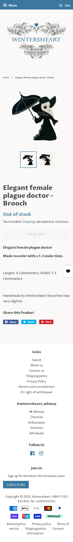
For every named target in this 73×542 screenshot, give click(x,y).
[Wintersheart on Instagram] (41, 454)
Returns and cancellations (37, 387)
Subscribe (15, 485)
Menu (12, 5)
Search (36, 360)
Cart (67, 5)
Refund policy (16, 524)
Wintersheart (41, 497)
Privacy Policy (36, 381)
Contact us (36, 371)
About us (36, 365)
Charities (36, 417)
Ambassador (36, 423)
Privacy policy (41, 524)
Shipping (28, 222)
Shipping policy (36, 376)
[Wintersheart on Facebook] (32, 454)
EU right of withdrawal (36, 392)
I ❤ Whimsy (36, 412)
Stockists (36, 428)
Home (6, 77)
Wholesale (36, 433)
